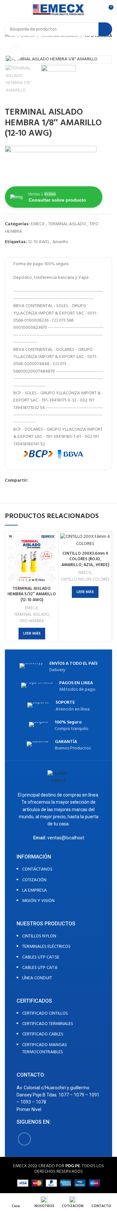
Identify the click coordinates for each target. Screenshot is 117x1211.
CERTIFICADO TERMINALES (47, 1024)
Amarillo (60, 242)
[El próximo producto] (109, 46)
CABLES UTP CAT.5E (40, 957)
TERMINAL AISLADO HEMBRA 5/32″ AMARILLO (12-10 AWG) (31, 594)
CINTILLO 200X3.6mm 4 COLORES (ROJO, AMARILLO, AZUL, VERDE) (85, 559)
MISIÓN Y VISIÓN (38, 901)
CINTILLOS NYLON (39, 936)
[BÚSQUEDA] (105, 29)
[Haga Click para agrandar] (16, 53)
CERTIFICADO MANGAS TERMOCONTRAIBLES (44, 1048)
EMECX (38, 224)
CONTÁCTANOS (37, 869)
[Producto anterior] (96, 46)
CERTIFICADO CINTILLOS (45, 1013)
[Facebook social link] (34, 480)
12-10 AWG (38, 242)
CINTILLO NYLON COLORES (85, 579)
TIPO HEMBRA (32, 621)
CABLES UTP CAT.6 (39, 967)
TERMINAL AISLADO (67, 224)
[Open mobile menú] (7, 9)
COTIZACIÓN (34, 880)
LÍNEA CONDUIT (37, 978)
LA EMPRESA (34, 890)
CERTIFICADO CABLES (42, 1034)
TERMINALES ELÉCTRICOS (46, 946)
